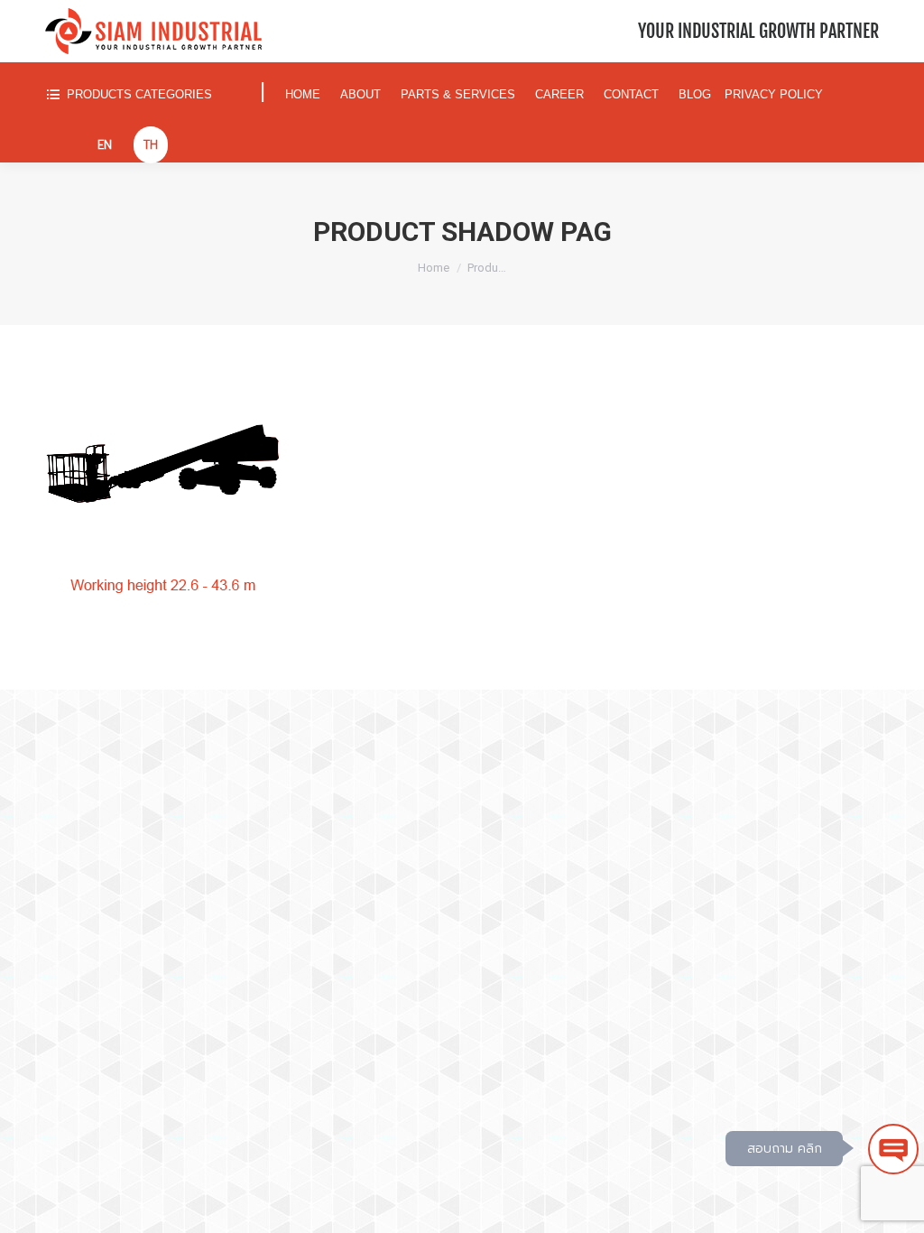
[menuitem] (144, 94)
